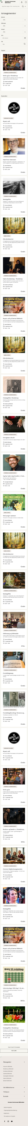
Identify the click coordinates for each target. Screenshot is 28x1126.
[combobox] (14, 6)
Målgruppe (3, 23)
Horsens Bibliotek (7, 1066)
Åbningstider (7, 1062)
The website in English (9, 1116)
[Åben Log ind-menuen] (22, 2)
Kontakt (5, 1096)
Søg (2, 41)
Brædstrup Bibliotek (8, 1069)
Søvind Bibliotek (7, 1078)
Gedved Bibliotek (7, 1073)
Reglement (6, 1113)
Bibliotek (3, 17)
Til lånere (6, 1092)
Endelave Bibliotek (7, 1071)
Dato (2, 35)
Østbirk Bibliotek (7, 1081)
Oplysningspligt (8, 1107)
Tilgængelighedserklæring (10, 1110)
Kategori (3, 29)
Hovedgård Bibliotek (8, 1076)
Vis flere (14, 1050)
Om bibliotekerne (8, 1087)
